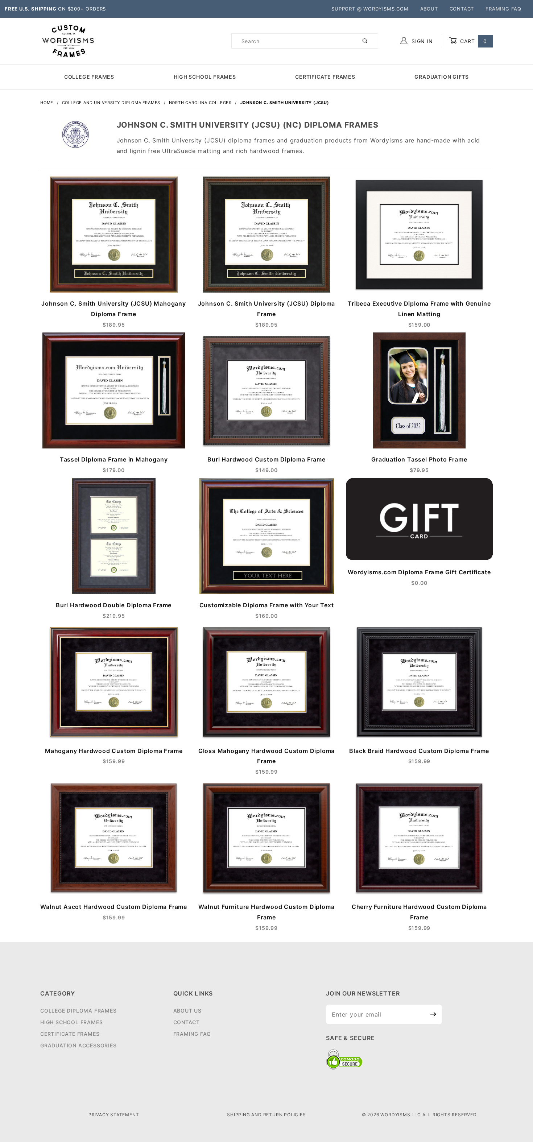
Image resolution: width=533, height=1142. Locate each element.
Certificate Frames (325, 77)
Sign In (421, 41)
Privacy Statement (113, 1114)
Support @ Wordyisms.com (369, 9)
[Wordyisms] (68, 40)
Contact (462, 9)
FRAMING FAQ (503, 9)
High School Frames (205, 77)
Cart (472, 41)
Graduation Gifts (441, 77)
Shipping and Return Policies (266, 1114)
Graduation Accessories (78, 1045)
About (429, 9)
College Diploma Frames (78, 1010)
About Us (187, 1010)
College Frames (89, 77)
